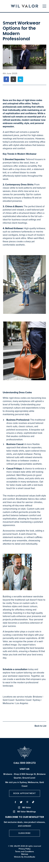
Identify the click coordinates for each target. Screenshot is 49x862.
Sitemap (24, 854)
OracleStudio (29, 856)
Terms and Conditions (24, 851)
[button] (6, 79)
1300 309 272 (28, 763)
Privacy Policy (24, 848)
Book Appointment (24, 793)
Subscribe (24, 833)
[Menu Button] (44, 6)
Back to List (40, 726)
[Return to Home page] (24, 6)
